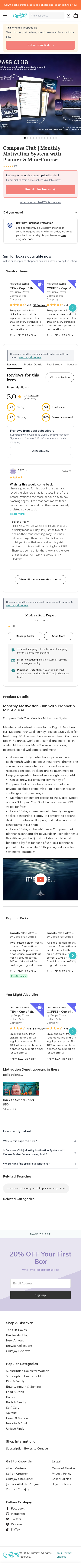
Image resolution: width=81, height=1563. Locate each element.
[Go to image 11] (53, 138)
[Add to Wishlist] (39, 284)
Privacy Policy (61, 1473)
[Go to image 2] (27, 138)
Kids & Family (15, 1381)
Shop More (58, 635)
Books (10, 1397)
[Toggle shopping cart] (75, 15)
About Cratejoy (16, 1468)
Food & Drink (15, 1392)
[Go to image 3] (30, 138)
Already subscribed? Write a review (40, 202)
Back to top (40, 1234)
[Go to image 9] (47, 138)
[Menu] (7, 15)
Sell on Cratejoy (17, 1473)
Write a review (40, 450)
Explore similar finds (38, 45)
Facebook (16, 1508)
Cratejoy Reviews (18, 1351)
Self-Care (12, 1407)
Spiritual (11, 1413)
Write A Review (60, 377)
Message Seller (25, 635)
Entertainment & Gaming (23, 1386)
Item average (31, 395)
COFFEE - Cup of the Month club (64, 288)
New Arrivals (15, 1340)
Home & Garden (17, 1418)
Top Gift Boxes (16, 1330)
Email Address (23, 1283)
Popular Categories (22, 1364)
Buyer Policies (61, 1484)
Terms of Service (63, 1468)
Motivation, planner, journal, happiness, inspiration (36, 1188)
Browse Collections (19, 1345)
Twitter (14, 1519)
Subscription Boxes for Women (27, 1371)
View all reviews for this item (38, 579)
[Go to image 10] (50, 138)
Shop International (21, 1441)
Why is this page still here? (20, 1141)
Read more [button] (17, 513)
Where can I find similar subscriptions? (26, 1163)
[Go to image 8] (44, 138)
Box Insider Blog (17, 1335)
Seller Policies (61, 1479)
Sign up (40, 1295)
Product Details (33, 364)
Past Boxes (55, 364)
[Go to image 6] (39, 138)
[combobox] (46, 15)
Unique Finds (15, 1428)
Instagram (16, 1514)
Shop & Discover (19, 1323)
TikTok (14, 1529)
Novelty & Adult (17, 1423)
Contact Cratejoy (17, 1489)
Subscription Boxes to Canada (27, 1448)
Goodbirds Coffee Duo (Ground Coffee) (27, 933)
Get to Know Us (19, 1461)
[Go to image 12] (56, 138)
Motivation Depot (40, 615)
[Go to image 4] (33, 138)
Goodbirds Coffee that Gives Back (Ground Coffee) (64, 933)
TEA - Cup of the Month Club (27, 288)
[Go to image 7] (42, 138)
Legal (56, 1461)
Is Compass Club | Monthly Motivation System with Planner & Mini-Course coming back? (34, 1152)
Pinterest (16, 1524)
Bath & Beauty (16, 1402)
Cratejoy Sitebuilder (19, 1479)
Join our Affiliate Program (23, 1484)
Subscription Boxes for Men (25, 1376)
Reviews (13, 364)
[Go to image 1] (25, 138)
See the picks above (17, 605)
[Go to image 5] (36, 138)
